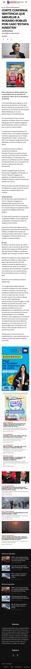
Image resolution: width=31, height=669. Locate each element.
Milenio (4, 36)
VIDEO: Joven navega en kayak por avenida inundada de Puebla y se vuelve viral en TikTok (14, 425)
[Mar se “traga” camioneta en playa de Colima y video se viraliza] (6, 576)
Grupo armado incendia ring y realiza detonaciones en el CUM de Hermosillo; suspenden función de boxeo (15, 538)
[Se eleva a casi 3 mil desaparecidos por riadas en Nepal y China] (15, 503)
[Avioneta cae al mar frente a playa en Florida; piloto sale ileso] (6, 568)
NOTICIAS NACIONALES (12, 7)
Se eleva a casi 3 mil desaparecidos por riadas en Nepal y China (15, 513)
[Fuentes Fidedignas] (15, 2)
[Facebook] (3, 39)
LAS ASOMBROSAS (8, 422)
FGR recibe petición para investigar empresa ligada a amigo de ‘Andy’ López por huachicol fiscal (15, 488)
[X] (7, 39)
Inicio (3, 7)
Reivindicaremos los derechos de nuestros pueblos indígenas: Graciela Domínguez (14, 459)
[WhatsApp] (11, 39)
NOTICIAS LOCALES (8, 456)
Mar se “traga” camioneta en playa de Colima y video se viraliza (14, 447)
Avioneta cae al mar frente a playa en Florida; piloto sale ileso (15, 436)
